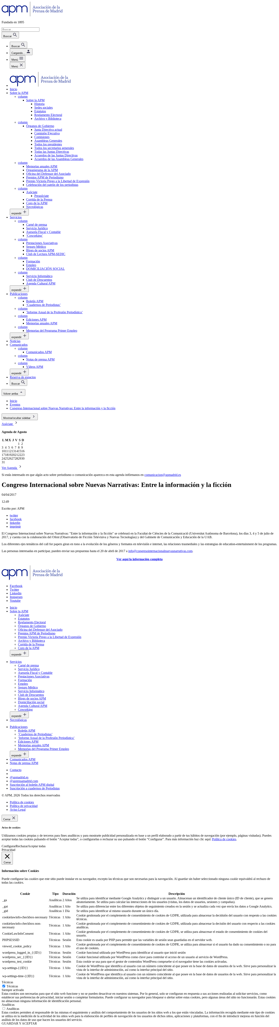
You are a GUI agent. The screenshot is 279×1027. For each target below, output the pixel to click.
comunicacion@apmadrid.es (162, 475)
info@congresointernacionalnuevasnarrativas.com (160, 551)
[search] (18, 45)
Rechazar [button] (22, 846)
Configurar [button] (9, 846)
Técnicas (12, 986)
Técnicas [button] (7, 982)
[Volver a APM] (32, 15)
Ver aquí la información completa (139, 559)
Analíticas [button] (8, 1004)
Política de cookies (224, 839)
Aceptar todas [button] (37, 846)
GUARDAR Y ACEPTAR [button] (19, 1023)
